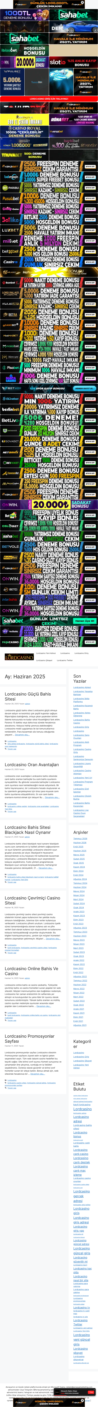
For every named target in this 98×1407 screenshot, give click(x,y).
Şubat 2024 (79, 903)
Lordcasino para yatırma (80, 1285)
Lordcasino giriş (81, 1211)
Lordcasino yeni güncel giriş (81, 1339)
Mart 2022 (78, 997)
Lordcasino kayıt (80, 1265)
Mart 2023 (78, 948)
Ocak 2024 (78, 907)
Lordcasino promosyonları (79, 1299)
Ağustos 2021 (80, 1025)
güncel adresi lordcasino (82, 1101)
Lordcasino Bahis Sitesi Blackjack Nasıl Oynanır (28, 830)
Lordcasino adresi (81, 1119)
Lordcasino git (78, 1234)
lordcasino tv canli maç (81, 1312)
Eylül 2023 (78, 924)
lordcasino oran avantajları (38, 806)
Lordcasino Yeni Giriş (19, 880)
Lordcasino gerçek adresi (81, 1196)
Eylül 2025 (78, 847)
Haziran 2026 (79, 842)
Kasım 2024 (79, 867)
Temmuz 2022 (80, 980)
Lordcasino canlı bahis (81, 1144)
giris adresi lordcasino (16, 744)
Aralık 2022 (78, 960)
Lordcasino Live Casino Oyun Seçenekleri (81, 813)
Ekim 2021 (78, 1017)
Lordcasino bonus (80, 1134)
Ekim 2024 (78, 871)
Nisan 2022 (78, 993)
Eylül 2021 (78, 1021)
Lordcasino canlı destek (81, 1160)
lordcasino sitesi (78, 1304)
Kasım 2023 (79, 915)
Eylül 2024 (78, 875)
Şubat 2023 (79, 952)
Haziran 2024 (79, 887)
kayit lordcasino (14, 948)
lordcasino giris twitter (81, 1205)
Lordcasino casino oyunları (82, 1179)
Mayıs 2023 (79, 940)
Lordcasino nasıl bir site (80, 1278)
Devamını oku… (22, 735)
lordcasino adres (79, 1113)
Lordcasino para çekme (81, 1291)
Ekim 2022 (78, 968)
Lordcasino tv (81, 1307)
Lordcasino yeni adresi (83, 1328)
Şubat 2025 (79, 859)
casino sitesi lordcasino (80, 1095)
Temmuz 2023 (80, 932)
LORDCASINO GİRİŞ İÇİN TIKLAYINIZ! (49, 99)
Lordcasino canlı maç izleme (80, 1170)
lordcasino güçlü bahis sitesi (37, 744)
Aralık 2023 (78, 911)
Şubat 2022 (79, 1001)
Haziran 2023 (79, 936)
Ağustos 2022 (80, 976)
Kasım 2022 (79, 964)
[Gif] (49, 272)
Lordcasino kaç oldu (82, 1270)
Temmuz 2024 (80, 883)
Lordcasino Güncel (79, 1237)
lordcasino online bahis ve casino (34, 1015)
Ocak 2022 (78, 1005)
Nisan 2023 (78, 944)
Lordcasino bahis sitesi (82, 1127)
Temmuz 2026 (80, 838)
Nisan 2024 (78, 895)
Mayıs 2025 (78, 855)
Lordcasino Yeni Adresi (46, 653)
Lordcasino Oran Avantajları (32, 764)
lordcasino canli (78, 1140)
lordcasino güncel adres (36, 1083)
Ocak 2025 (78, 863)
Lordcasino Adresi (82, 687)
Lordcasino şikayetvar (78, 1358)
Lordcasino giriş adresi (81, 1220)
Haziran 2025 (79, 851)
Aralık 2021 (78, 1009)
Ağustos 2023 (80, 928)
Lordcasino (65, 653)
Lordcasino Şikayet (44, 660)
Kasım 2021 (78, 1013)
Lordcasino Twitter (65, 660)
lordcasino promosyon (81, 1295)
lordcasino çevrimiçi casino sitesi (34, 948)
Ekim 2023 (78, 920)
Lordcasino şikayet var (81, 1363)
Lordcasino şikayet (80, 1350)
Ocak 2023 (78, 956)
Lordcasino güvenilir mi (80, 1259)
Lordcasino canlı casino (80, 1151)
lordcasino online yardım (17, 806)
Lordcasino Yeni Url (82, 778)
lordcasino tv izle (80, 1317)
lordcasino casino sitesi (17, 1083)
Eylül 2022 (78, 972)
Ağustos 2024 (80, 879)
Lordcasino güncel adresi (81, 1242)
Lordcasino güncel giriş (81, 1250)
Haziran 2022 (79, 984)
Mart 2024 (78, 899)
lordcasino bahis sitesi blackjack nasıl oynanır (26, 877)
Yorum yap (12, 749)
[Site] (49, 166)
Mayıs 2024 (79, 891)
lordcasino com (78, 1187)
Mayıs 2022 (78, 989)
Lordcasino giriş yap (80, 1228)
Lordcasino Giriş (81, 653)
